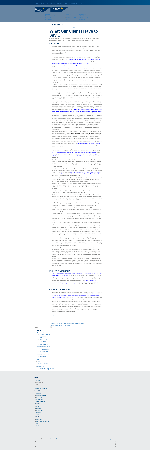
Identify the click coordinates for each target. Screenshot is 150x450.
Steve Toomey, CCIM (44, 344)
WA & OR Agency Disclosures (42, 428)
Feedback (66, 315)
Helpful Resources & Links (42, 363)
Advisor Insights (40, 332)
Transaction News (43, 358)
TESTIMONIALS (78, 315)
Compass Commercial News (43, 354)
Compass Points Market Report (46, 369)
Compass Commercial (58, 27)
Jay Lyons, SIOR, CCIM (44, 336)
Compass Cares (39, 410)
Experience (38, 408)
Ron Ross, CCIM (43, 342)
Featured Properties (40, 401)
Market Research (40, 366)
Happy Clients (72, 315)
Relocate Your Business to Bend (43, 421)
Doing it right (52, 315)
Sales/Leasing (42, 353)
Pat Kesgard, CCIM (43, 339)
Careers (38, 414)
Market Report (39, 419)
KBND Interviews (43, 337)
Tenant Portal (39, 427)
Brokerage (38, 393)
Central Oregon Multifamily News (47, 368)
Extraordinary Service (59, 315)
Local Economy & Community (43, 364)
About (37, 406)
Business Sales (39, 399)
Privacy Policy (113, 439)
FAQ (37, 423)
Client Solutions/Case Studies (90, 27)
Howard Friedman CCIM (45, 334)
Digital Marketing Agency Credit (56, 438)
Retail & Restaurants (44, 351)
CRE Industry (40, 359)
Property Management (44, 349)
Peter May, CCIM (43, 341)
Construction (42, 347)
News (37, 425)
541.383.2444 (37, 380)
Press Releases (43, 356)
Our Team (38, 412)
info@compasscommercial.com (40, 388)
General (38, 361)
